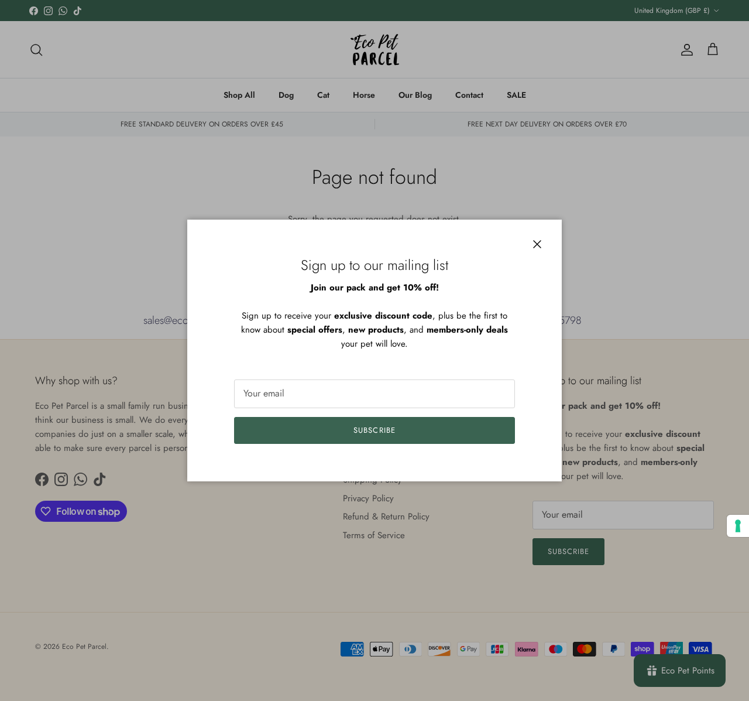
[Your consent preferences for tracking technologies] (738, 526)
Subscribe (374, 430)
